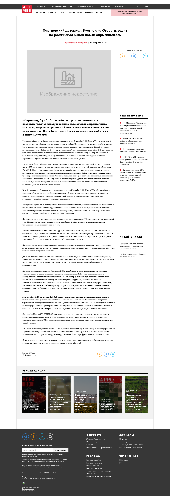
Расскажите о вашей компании (98, 476)
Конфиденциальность (28, 489)
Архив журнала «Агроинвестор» (132, 441)
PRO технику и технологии (61, 6)
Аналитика (52, 12)
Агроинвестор (41, 6)
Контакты (90, 444)
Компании (89, 12)
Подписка (123, 439)
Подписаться (60, 450)
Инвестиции (40, 12)
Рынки (62, 12)
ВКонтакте (123, 460)
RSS (120, 463)
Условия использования (29, 491)
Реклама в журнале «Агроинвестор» (94, 464)
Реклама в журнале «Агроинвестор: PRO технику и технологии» (98, 471)
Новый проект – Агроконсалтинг (99, 447)
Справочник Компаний (85, 6)
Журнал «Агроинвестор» (96, 439)
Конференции (105, 6)
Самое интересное (75, 12)
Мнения (99, 12)
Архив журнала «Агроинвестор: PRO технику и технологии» (132, 445)
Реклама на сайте (93, 460)
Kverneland (79, 141)
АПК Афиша (119, 6)
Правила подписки (93, 441)
